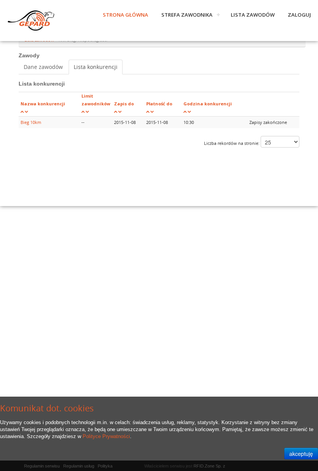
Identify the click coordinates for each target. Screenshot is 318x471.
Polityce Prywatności (106, 436)
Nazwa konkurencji (43, 104)
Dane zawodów (43, 66)
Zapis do (124, 104)
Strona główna (125, 14)
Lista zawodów (253, 14)
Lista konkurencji (96, 66)
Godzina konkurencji (207, 104)
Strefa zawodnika (187, 14)
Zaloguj (299, 14)
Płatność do (159, 104)
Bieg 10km (31, 122)
